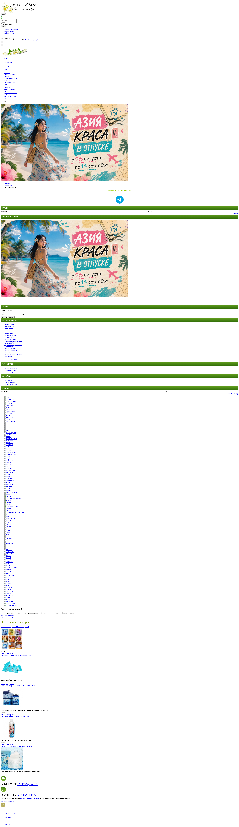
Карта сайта (8, 825)
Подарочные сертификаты (13, 345)
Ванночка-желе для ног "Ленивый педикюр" (15, 627)
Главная (7, 183)
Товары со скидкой (10, 368)
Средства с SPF (9, 328)
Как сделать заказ (10, 66)
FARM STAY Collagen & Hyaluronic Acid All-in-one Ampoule (18, 686)
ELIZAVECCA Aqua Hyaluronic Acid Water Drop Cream (17, 746)
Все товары (8, 62)
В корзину (235, 213)
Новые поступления (10, 372)
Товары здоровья (10, 339)
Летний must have (10, 326)
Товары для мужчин (10, 350)
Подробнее (10, 653)
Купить (3, 653)
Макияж (7, 330)
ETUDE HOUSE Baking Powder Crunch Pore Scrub (16, 655)
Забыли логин (7, 24)
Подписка (7, 817)
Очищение (7, 332)
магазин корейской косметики (30, 798)
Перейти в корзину (31, 40)
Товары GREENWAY (10, 360)
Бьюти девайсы (9, 343)
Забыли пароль (9, 31)
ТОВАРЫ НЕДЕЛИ (10, 324)
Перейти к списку (232, 394)
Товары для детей (10, 348)
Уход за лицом (9, 334)
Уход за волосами (10, 335)
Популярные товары (10, 370)
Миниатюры (8, 356)
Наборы (7, 352)
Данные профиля (9, 382)
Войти (3, 14)
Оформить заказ (42, 40)
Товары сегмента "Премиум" (13, 354)
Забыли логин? (9, 33)
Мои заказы (8, 380)
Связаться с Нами (10, 821)
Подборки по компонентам (13, 341)
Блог (5, 70)
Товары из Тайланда (11, 358)
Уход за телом (9, 337)
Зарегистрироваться (11, 29)
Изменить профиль (10, 384)
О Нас (6, 58)
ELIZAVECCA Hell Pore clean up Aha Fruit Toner (15, 716)
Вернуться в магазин (7, 615)
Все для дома (8, 347)
